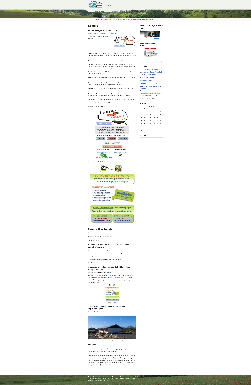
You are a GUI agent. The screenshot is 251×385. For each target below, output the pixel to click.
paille (147, 88)
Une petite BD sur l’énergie (100, 229)
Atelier (143, 69)
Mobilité (143, 86)
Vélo (155, 96)
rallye (144, 93)
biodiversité (155, 69)
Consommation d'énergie (106, 33)
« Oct (141, 130)
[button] (110, 5)
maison (151, 83)
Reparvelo (156, 93)
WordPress (105, 380)
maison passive (154, 83)
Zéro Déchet (144, 98)
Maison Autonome (115, 311)
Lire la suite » (103, 365)
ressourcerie (160, 93)
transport (148, 95)
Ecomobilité (153, 74)
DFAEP (144, 72)
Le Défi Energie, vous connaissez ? (103, 31)
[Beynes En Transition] (95, 5)
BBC (151, 69)
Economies (143, 77)
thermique (142, 95)
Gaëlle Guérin (93, 232)
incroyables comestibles (146, 80)
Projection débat (156, 91)
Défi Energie (114, 33)
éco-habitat (149, 98)
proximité (141, 93)
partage (151, 88)
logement (148, 83)
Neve (100, 380)
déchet (146, 72)
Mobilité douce (150, 86)
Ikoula (100, 378)
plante (158, 88)
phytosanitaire (155, 88)
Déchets (150, 72)
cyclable (141, 72)
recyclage (151, 93)
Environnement (156, 77)
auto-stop (147, 69)
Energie (150, 77)
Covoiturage (160, 69)
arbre (141, 69)
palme (149, 88)
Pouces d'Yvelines (146, 91)
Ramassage (147, 93)
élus (153, 98)
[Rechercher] (161, 61)
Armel (91, 33)
